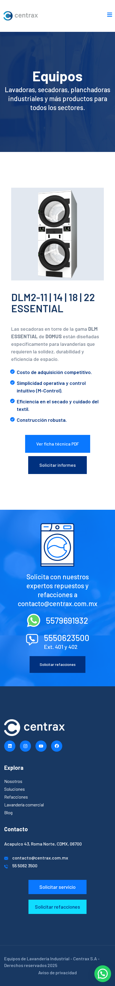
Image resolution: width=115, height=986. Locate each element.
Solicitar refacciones (58, 664)
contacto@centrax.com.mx (40, 857)
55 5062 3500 (24, 865)
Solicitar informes (57, 465)
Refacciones (16, 796)
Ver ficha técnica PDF (57, 443)
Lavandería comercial (24, 804)
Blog (8, 812)
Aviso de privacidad (57, 972)
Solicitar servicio (57, 887)
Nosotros (13, 781)
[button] (102, 973)
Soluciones (14, 789)
